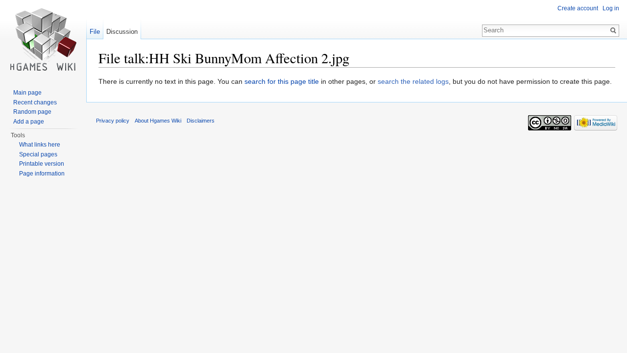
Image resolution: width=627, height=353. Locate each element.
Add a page (28, 121)
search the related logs (413, 81)
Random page (32, 111)
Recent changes (35, 102)
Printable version (41, 163)
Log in (611, 8)
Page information (42, 173)
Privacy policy (112, 121)
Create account (577, 8)
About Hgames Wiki (158, 121)
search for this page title (281, 81)
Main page (27, 92)
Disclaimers (201, 121)
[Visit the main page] (43, 39)
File (95, 31)
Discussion (122, 31)
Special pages (38, 154)
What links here (39, 144)
